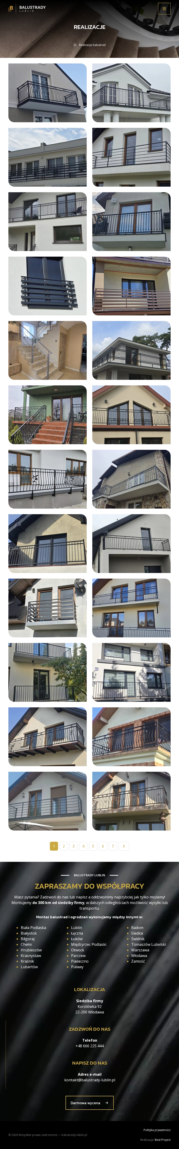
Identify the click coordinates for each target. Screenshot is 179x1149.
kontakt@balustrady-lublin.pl (89, 1080)
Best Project (163, 1140)
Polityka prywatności (157, 1130)
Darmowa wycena (85, 1103)
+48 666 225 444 (90, 1045)
